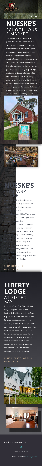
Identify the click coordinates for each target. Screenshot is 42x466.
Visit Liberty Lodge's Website (18, 360)
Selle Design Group (31, 457)
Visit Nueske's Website (13, 268)
